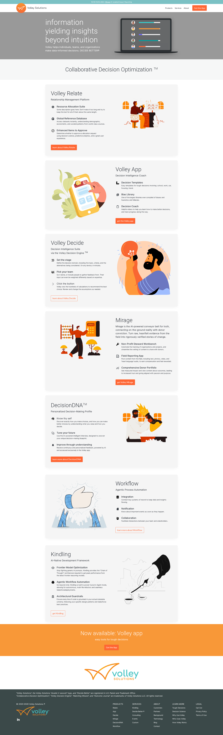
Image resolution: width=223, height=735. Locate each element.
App (114, 711)
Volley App (128, 169)
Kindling (135, 708)
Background (158, 715)
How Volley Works (179, 722)
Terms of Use (201, 715)
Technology (158, 719)
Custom (135, 722)
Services (178, 8)
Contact (157, 726)
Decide (115, 715)
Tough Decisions (178, 708)
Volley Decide (67, 243)
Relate (115, 708)
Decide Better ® (138, 711)
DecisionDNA (67, 405)
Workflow (127, 483)
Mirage (124, 320)
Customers (158, 708)
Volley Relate (66, 93)
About (186, 8)
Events (135, 719)
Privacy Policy (201, 711)
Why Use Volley (178, 715)
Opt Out (199, 708)
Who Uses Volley (179, 719)
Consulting (136, 715)
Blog (155, 722)
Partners (157, 711)
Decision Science (178, 711)
